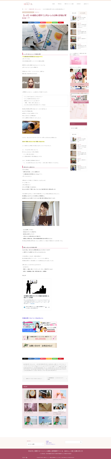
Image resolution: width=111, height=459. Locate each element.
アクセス (62, 364)
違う (37, 370)
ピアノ (26, 366)
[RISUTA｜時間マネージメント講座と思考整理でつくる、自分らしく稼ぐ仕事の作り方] (33, 4)
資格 (27, 370)
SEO (46, 364)
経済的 (57, 369)
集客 (51, 370)
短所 (53, 369)
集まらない (41, 370)
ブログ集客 (36, 366)
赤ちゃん (32, 370)
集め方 (49, 370)
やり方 (60, 364)
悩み (32, 369)
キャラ (29, 365)
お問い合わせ (49, 442)
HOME (53, 3)
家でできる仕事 (26, 369)
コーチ (41, 365)
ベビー (39, 366)
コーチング (44, 365)
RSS (26, 457)
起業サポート (86, 3)
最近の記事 (74, 134)
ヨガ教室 (52, 366)
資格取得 (29, 370)
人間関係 (59, 366)
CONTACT (79, 3)
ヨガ (50, 366)
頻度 (53, 370)
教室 (35, 369)
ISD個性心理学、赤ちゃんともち (28, 12)
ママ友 (43, 366)
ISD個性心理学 (42, 364)
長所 (38, 370)
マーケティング (47, 366)
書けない (43, 369)
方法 (37, 369)
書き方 (41, 369)
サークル (51, 365)
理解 (46, 369)
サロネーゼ (48, 365)
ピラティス (29, 366)
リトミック (56, 366)
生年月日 (48, 369)
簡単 (54, 369)
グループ (35, 365)
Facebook (25, 457)
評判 (25, 370)
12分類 (39, 364)
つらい (58, 364)
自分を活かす (60, 369)
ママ (41, 366)
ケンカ (39, 365)
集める (47, 370)
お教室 (55, 364)
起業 (35, 370)
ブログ (33, 366)
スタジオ (54, 365)
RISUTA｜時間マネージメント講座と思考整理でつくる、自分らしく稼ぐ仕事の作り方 (55, 451)
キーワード (32, 365)
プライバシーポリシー (50, 444)
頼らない (55, 370)
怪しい (30, 369)
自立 (63, 369)
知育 (51, 369)
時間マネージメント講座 (69, 3)
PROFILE (59, 3)
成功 (33, 369)
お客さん (52, 364)
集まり (44, 370)
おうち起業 (49, 364)
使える (64, 366)
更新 (39, 369)
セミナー (57, 365)
